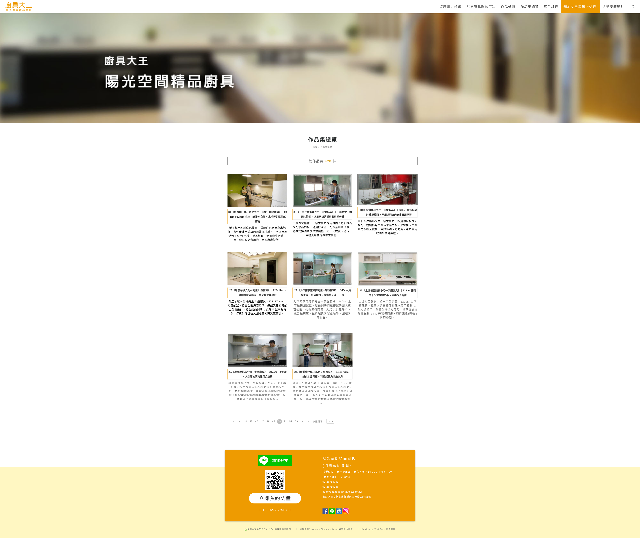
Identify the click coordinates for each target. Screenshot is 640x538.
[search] (634, 7)
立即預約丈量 (275, 498)
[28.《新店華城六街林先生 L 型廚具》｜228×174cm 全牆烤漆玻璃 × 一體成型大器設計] (257, 268)
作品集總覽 (529, 7)
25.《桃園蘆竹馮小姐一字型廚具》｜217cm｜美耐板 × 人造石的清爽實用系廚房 (257, 374)
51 (285, 421)
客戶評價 (551, 7)
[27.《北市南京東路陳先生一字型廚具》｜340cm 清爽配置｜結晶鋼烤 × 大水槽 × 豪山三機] (322, 268)
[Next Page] (302, 421)
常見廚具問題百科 (481, 7)
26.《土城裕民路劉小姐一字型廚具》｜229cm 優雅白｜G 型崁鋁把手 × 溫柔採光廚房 (388, 293)
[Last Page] (308, 421)
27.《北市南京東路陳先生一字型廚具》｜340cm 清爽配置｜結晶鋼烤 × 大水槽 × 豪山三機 (322, 292)
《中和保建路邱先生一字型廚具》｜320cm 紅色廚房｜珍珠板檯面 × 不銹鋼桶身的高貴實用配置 (388, 212)
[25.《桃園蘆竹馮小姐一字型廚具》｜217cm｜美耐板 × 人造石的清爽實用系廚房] (257, 350)
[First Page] (234, 421)
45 (251, 421)
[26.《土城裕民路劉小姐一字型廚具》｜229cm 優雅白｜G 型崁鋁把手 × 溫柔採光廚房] (388, 268)
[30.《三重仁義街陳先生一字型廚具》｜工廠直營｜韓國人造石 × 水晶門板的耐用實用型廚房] (322, 190)
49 (273, 421)
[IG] (346, 511)
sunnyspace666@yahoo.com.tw (342, 491)
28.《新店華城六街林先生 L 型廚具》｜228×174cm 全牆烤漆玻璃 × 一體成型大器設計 (257, 292)
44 (245, 421)
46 (256, 421)
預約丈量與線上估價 (580, 7)
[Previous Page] (240, 421)
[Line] (332, 511)
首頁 (315, 147)
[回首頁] (18, 7)
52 (290, 421)
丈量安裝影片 (613, 7)
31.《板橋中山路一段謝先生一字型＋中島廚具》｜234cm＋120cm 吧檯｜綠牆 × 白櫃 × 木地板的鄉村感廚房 (257, 217)
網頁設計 (391, 529)
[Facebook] (325, 511)
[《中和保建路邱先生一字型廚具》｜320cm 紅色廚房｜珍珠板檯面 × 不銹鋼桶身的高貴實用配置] (388, 189)
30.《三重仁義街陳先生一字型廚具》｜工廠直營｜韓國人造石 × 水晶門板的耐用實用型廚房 (323, 214)
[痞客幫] (339, 511)
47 (262, 421)
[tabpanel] (320, 68)
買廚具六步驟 (451, 7)
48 (268, 421)
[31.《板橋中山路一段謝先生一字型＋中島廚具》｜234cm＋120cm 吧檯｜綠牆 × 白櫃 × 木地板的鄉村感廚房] (257, 190)
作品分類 (508, 7)
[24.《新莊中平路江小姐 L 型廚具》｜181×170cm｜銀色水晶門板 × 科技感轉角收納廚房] (322, 350)
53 (296, 421)
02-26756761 (280, 510)
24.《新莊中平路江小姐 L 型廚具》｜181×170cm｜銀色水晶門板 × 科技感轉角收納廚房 (322, 374)
